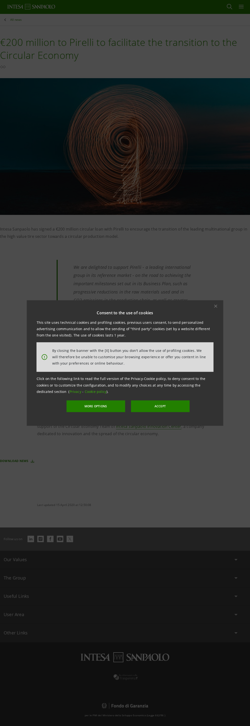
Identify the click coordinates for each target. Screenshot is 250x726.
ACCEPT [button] (160, 406)
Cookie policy (96, 391)
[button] (216, 306)
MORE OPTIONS (95, 406)
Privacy (76, 391)
